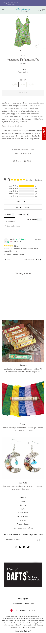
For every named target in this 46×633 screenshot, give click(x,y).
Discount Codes (23, 524)
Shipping (23, 505)
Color (23, 80)
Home (22, 55)
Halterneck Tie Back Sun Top (14, 255)
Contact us (23, 501)
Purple (31, 85)
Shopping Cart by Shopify (23, 631)
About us (23, 497)
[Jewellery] (23, 458)
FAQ (22, 509)
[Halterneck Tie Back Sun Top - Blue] (10, 307)
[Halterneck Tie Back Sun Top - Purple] (12, 307)
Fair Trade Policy (23, 516)
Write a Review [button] (24, 202)
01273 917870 (23, 599)
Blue (23, 85)
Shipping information (23, 149)
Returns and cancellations (23, 528)
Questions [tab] (22, 215)
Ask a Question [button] (24, 207)
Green (14, 85)
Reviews (23, 520)
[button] (37, 260)
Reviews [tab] (8, 215)
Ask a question (23, 154)
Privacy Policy (23, 513)
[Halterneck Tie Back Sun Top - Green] (7, 307)
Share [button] (8, 260)
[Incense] (23, 341)
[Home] (23, 399)
